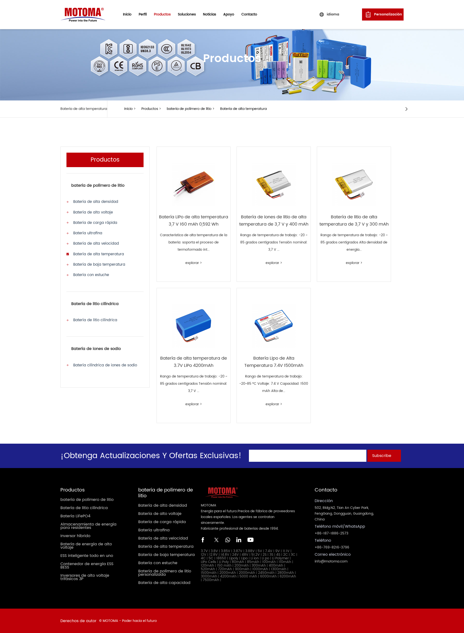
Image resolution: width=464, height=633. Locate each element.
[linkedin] (239, 539)
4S (278, 554)
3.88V (250, 551)
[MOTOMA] (82, 14)
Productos (149, 109)
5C (211, 558)
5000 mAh (248, 576)
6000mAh (268, 576)
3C (293, 554)
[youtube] (250, 539)
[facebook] (204, 539)
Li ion (255, 558)
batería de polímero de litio (189, 109)
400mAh (276, 565)
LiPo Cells (208, 562)
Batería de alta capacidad (164, 582)
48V (245, 554)
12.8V (213, 554)
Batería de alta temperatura (243, 109)
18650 (221, 558)
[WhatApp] (227, 539)
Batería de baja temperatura (99, 265)
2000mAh (227, 573)
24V (235, 554)
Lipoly (233, 558)
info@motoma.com (331, 561)
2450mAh (266, 573)
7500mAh (211, 580)
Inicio (127, 14)
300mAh (259, 565)
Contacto (249, 14)
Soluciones (187, 14)
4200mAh (228, 576)
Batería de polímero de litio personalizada (164, 572)
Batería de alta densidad (95, 202)
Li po (265, 558)
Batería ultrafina (87, 233)
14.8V (225, 554)
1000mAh (260, 569)
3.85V (225, 551)
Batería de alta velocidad (96, 244)
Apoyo (228, 14)
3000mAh (209, 576)
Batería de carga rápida (95, 223)
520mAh (208, 569)
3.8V (214, 551)
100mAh (269, 562)
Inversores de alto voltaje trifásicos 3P (84, 577)
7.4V (268, 551)
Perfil (143, 14)
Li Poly (224, 562)
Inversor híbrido (75, 536)
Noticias (209, 14)
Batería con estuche (91, 275)
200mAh (241, 565)
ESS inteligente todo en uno (86, 555)
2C (285, 554)
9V (277, 551)
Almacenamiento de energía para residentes (88, 526)
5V (260, 551)
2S (265, 554)
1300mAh (278, 569)
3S (271, 554)
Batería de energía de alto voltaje (86, 545)
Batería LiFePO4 (75, 516)
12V (203, 554)
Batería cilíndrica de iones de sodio (105, 365)
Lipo (244, 558)
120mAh (207, 565)
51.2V (255, 554)
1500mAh (209, 573)
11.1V (286, 551)
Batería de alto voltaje (93, 212)
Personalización (388, 14)
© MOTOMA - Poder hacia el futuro (128, 621)
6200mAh (288, 576)
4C (203, 558)
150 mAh (224, 565)
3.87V (237, 551)
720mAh (225, 569)
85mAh (253, 562)
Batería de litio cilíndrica (95, 303)
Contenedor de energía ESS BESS (86, 565)
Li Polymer (280, 558)
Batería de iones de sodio (96, 348)
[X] (215, 539)
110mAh (285, 562)
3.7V (204, 551)
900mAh (242, 569)
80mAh (238, 562)
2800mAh (285, 573)
